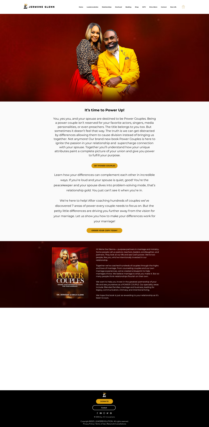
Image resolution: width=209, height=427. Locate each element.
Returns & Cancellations (116, 424)
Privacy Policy (88, 424)
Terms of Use (100, 424)
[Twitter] (107, 413)
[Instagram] (104, 413)
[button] (183, 6)
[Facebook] (97, 413)
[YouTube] (100, 413)
